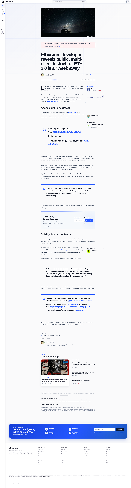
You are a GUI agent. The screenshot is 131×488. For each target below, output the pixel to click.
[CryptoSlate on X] (10, 453)
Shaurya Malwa (50, 74)
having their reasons (52, 101)
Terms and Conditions (33, 473)
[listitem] (44, 335)
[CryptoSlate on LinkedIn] (24, 453)
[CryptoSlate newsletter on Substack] (17, 453)
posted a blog (72, 112)
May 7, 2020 (80, 310)
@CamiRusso (73, 304)
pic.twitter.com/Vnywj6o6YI (80, 307)
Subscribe (120, 429)
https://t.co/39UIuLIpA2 (66, 131)
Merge (44, 50)
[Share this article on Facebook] (85, 80)
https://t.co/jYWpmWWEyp (59, 307)
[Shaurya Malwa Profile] (42, 74)
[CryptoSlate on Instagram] (28, 453)
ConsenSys (64, 250)
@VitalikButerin (74, 301)
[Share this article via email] (94, 80)
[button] (2, 37)
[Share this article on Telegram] (88, 80)
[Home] (41, 6)
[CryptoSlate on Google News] (14, 453)
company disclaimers (45, 411)
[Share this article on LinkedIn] (91, 80)
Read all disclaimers (44, 476)
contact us (61, 46)
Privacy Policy (43, 473)
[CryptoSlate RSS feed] (31, 453)
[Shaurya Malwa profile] (43, 342)
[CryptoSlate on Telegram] (21, 453)
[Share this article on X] (82, 80)
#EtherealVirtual (86, 301)
